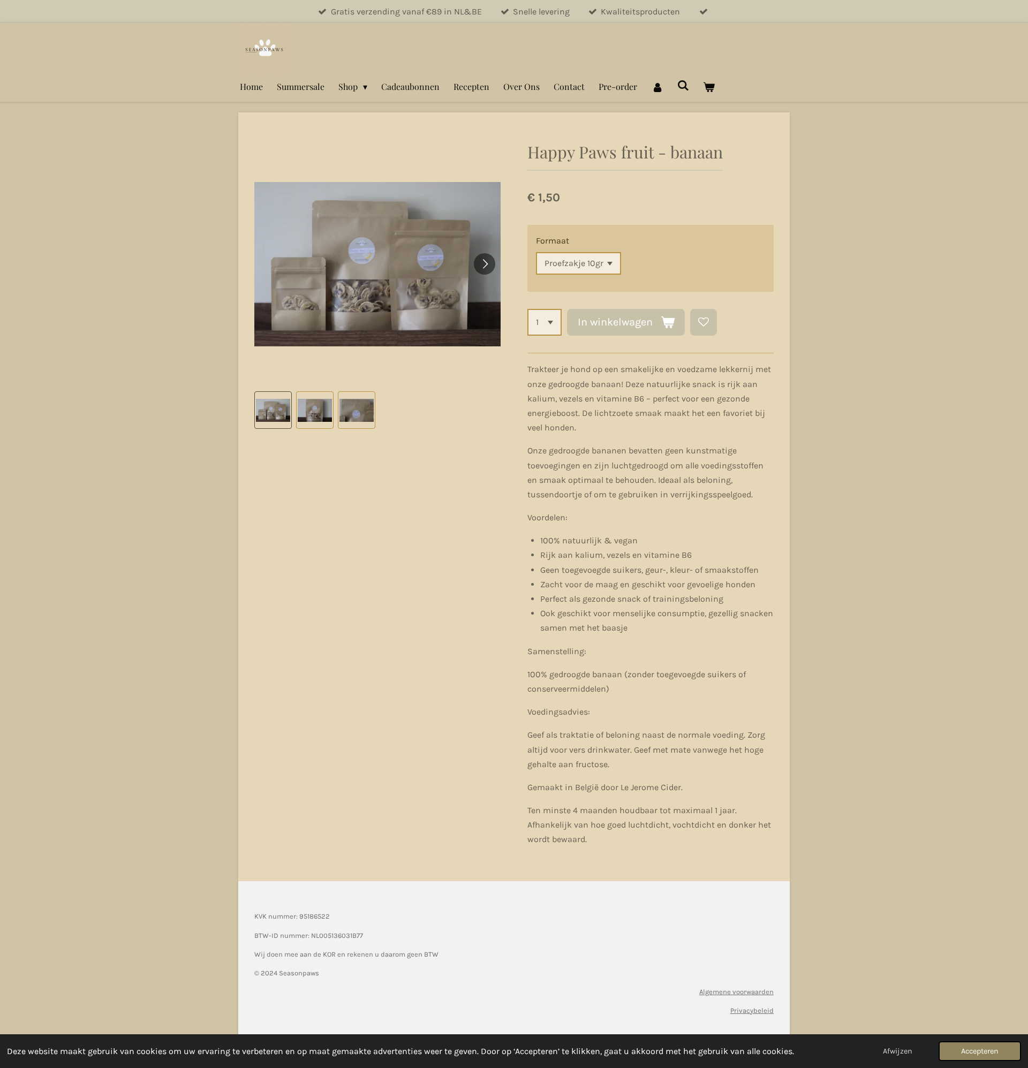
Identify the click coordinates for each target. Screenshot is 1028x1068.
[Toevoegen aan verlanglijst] (703, 322)
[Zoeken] (683, 85)
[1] (544, 322)
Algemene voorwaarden (736, 992)
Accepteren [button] (980, 1051)
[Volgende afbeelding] (484, 264)
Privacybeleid (752, 1010)
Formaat (552, 241)
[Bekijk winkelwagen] (709, 86)
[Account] (657, 86)
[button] (273, 410)
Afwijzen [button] (897, 1051)
